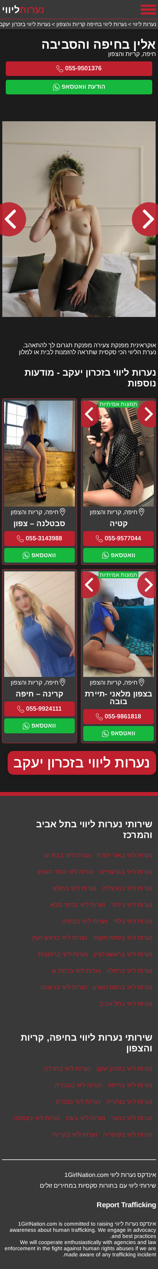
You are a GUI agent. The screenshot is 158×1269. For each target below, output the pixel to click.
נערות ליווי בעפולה (36, 1118)
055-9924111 (44, 708)
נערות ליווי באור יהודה (124, 855)
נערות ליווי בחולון (74, 888)
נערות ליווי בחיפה (130, 1085)
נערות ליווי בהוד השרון (66, 871)
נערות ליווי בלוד (132, 921)
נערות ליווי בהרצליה (127, 888)
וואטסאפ (123, 555)
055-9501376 (83, 68)
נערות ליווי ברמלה (129, 970)
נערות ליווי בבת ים (67, 855)
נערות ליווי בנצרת (78, 1101)
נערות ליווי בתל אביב (125, 1003)
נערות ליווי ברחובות (63, 954)
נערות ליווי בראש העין (59, 937)
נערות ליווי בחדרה (67, 1068)
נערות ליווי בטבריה (78, 1085)
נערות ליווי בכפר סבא (77, 904)
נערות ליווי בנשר (131, 1118)
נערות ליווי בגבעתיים (126, 871)
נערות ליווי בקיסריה (127, 1134)
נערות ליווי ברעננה (64, 987)
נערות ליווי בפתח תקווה (122, 937)
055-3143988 (44, 538)
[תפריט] (148, 9)
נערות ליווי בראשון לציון (123, 954)
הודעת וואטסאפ (83, 86)
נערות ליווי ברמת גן (76, 970)
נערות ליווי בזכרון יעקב (81, 763)
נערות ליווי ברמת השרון (122, 987)
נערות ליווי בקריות (74, 1134)
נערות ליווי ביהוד (131, 904)
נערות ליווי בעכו (85, 1118)
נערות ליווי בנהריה (129, 1101)
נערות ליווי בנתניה (84, 921)
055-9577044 (123, 538)
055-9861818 (123, 716)
